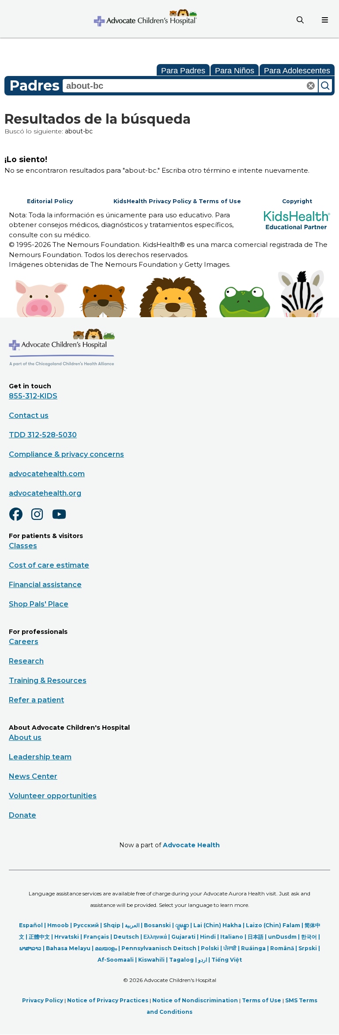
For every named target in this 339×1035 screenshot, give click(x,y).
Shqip (112, 925)
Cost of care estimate (49, 565)
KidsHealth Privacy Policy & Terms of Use (177, 201)
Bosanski (157, 925)
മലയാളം (106, 948)
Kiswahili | (153, 959)
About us (25, 737)
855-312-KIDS (33, 396)
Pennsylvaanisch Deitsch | (161, 948)
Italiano (231, 936)
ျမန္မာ (182, 925)
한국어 (309, 936)
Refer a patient (36, 700)
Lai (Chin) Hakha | (219, 925)
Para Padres (183, 70)
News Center (33, 776)
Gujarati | (185, 936)
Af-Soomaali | (118, 959)
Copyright (297, 201)
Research (26, 661)
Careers (23, 641)
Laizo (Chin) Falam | (275, 925)
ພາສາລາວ (30, 948)
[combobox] (190, 85)
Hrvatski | (68, 936)
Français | (98, 936)
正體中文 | (41, 936)
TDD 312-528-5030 (43, 435)
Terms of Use (261, 1000)
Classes (23, 546)
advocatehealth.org (45, 493)
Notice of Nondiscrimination (195, 1000)
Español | (33, 925)
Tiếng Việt (226, 959)
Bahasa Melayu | (70, 948)
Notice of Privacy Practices (107, 1000)
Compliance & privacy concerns (66, 454)
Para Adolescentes (297, 70)
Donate (22, 815)
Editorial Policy (50, 201)
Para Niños (234, 70)
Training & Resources (48, 680)
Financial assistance (45, 584)
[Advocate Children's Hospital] (62, 379)
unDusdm (282, 936)
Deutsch (126, 936)
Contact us (29, 415)
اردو (202, 959)
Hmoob (58, 925)
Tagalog (181, 959)
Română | (284, 948)
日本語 (256, 936)
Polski (210, 948)
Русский (86, 925)
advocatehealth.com (47, 474)
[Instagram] (41, 520)
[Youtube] (62, 520)
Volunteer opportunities (53, 796)
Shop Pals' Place (38, 604)
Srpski (307, 948)
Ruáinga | (255, 948)
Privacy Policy (42, 1000)
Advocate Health (191, 845)
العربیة (132, 925)
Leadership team (40, 757)
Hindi (208, 936)
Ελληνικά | (157, 936)
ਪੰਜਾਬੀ (230, 948)
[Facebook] (19, 520)
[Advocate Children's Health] (145, 19)
